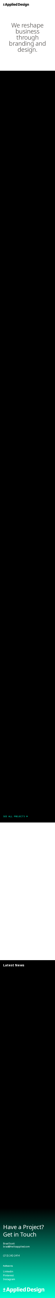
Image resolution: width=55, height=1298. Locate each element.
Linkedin (8, 1271)
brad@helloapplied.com (16, 1246)
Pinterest (8, 1275)
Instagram (9, 1279)
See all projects (14, 816)
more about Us (12, 948)
